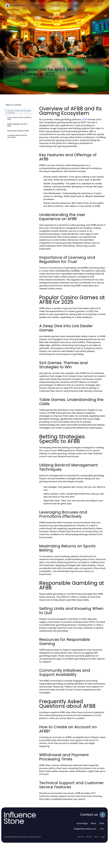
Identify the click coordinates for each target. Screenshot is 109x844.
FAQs (101, 823)
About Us (81, 837)
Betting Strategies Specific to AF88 (17, 125)
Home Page (82, 823)
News (93, 823)
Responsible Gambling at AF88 (18, 131)
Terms (96, 837)
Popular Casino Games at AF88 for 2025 (19, 118)
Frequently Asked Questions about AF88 (17, 136)
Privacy (89, 837)
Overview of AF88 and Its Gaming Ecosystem (19, 112)
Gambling (12, 62)
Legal (103, 837)
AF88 (84, 119)
